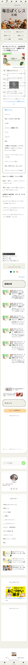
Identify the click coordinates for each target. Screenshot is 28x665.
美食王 (6, 516)
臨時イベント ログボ (9, 538)
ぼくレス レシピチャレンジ (10, 256)
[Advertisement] (14, 236)
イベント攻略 (7, 512)
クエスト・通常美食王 (9, 527)
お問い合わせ (20, 657)
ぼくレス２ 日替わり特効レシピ (11, 260)
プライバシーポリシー (14, 660)
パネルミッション (8, 535)
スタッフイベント (10, 519)
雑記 (4, 542)
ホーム (7, 657)
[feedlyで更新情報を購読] (14, 271)
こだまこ (14, 482)
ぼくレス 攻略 (7, 258)
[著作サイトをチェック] (11, 271)
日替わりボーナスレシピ (9, 253)
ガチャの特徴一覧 (8, 531)
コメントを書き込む (14, 410)
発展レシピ (6, 508)
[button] (24, 463)
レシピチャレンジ (10, 523)
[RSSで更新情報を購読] (17, 271)
